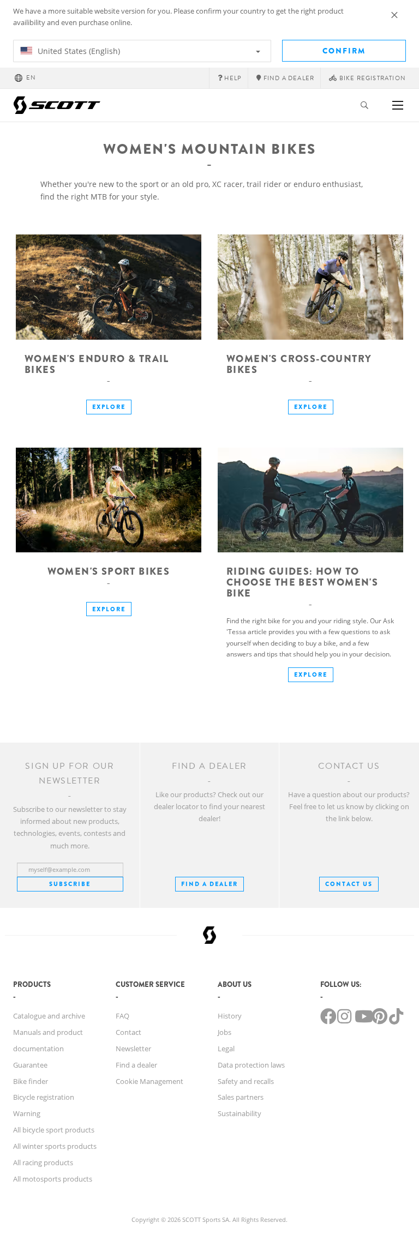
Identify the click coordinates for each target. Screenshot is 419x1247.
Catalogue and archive (49, 1016)
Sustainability (239, 1113)
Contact (128, 1032)
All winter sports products (55, 1146)
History (230, 1016)
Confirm (344, 50)
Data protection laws (251, 1065)
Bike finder (30, 1081)
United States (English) (77, 51)
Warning (26, 1113)
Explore (108, 406)
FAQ (122, 1016)
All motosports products (52, 1179)
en (31, 77)
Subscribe (70, 883)
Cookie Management (149, 1081)
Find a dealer (136, 1065)
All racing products (43, 1162)
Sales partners (241, 1097)
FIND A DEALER (209, 883)
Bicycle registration (43, 1097)
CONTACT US (349, 883)
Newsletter (133, 1048)
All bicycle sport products (53, 1130)
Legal (226, 1048)
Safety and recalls (246, 1081)
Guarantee (30, 1065)
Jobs (224, 1032)
